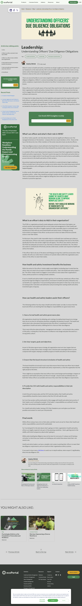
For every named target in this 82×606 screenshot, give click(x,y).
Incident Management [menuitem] (28, 581)
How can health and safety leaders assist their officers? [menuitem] (10, 68)
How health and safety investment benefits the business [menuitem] (10, 63)
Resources (28, 8)
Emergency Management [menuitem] (29, 588)
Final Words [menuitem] (5, 72)
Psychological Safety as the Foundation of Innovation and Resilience (11, 535)
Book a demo (73, 2)
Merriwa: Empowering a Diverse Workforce (40, 535)
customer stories (34, 531)
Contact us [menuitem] (49, 575)
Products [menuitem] (23, 2)
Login (80, 2)
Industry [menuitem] (43, 2)
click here (41, 450)
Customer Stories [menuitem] (33, 2)
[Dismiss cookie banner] (68, 591)
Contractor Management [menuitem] (29, 577)
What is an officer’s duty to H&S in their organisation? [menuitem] (10, 58)
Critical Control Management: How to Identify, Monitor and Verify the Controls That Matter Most (10, 113)
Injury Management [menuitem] (28, 579)
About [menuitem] (57, 2)
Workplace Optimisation (54, 56)
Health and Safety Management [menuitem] (31, 575)
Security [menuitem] (49, 581)
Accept (52, 600)
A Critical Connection (57, 484)
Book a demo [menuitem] (50, 577)
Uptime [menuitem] (49, 586)
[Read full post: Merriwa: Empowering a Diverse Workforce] (41, 523)
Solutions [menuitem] (26, 571)
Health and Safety (30, 56)
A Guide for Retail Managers (8, 95)
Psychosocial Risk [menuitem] (28, 586)
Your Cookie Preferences (42, 600)
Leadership (41, 56)
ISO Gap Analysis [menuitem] (42, 579)
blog (3, 531)
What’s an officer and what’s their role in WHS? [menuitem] (10, 54)
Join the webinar (10, 167)
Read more (4, 539)
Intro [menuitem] (3, 49)
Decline (63, 600)
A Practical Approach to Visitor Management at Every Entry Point (9, 118)
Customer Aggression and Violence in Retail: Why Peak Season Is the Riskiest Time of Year (10, 101)
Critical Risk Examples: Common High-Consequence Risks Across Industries (10, 106)
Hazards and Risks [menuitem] (28, 583)
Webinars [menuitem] (41, 575)
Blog (34, 8)
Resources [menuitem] (50, 2)
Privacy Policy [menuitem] (50, 583)
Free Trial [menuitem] (49, 579)
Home (22, 8)
